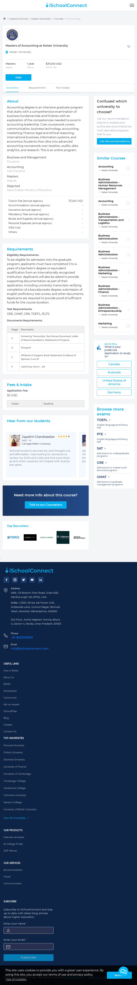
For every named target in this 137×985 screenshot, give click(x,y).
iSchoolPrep (10, 711)
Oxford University (13, 752)
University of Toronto (15, 767)
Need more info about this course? (46, 495)
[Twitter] (23, 580)
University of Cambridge (17, 774)
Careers (8, 725)
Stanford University (14, 759)
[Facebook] (6, 580)
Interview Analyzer (14, 837)
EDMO (7, 684)
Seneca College (13, 802)
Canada (114, 364)
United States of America (114, 382)
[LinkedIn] (41, 580)
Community (10, 698)
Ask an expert (11, 704)
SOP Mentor (10, 851)
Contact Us (10, 731)
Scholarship (10, 691)
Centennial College (15, 788)
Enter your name (15, 923)
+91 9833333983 (22, 637)
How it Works (11, 670)
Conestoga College (15, 781)
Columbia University (15, 795)
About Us (9, 677)
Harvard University (14, 745)
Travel (7, 877)
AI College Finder (13, 844)
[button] (123, 971)
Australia (114, 372)
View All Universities (15, 818)
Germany (114, 392)
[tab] (12, 87)
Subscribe (28, 957)
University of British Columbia (20, 809)
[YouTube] (32, 580)
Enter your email (15, 939)
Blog (6, 718)
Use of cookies (16, 979)
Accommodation (13, 870)
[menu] (132, 5)
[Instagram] (15, 580)
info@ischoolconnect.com (30, 648)
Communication (13, 883)
